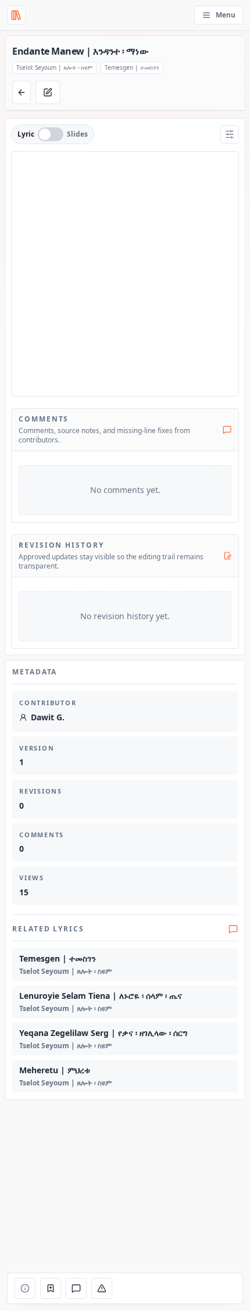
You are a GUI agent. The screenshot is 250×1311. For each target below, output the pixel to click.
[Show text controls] (229, 134)
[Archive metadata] (25, 1288)
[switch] (50, 134)
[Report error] (101, 1288)
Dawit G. (48, 717)
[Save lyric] (50, 1288)
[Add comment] (76, 1288)
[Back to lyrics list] (21, 92)
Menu (225, 15)
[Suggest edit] (47, 92)
